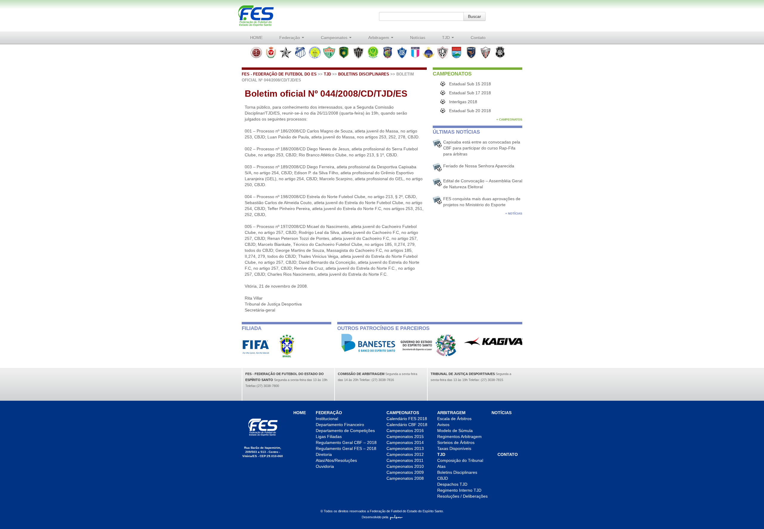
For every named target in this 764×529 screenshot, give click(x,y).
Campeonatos (335, 37)
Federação (290, 37)
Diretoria (324, 454)
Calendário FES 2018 (406, 418)
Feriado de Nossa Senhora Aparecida (478, 166)
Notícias (417, 37)
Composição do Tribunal (460, 460)
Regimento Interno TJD (459, 490)
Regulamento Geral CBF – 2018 (346, 442)
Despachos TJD (452, 484)
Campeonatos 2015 (405, 436)
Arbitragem (379, 37)
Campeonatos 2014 (405, 442)
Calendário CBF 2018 (406, 424)
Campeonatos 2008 (405, 478)
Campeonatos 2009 (405, 472)
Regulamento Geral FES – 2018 (346, 448)
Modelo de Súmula (455, 430)
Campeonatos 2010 (405, 466)
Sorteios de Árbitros (456, 442)
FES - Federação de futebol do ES (279, 74)
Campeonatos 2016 (405, 430)
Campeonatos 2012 (405, 454)
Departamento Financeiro (340, 424)
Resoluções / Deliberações (462, 496)
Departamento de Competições (345, 430)
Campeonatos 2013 (405, 448)
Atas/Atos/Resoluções (336, 460)
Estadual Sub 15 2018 (470, 83)
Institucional (327, 418)
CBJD (442, 478)
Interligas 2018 (463, 101)
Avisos (443, 424)
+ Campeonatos (509, 119)
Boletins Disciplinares (363, 74)
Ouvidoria (325, 466)
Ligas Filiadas (329, 436)
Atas (441, 466)
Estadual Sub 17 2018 (470, 92)
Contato (478, 37)
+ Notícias (513, 213)
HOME (256, 37)
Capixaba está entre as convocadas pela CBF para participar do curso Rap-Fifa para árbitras (481, 148)
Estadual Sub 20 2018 (470, 110)
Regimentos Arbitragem (459, 436)
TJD (446, 37)
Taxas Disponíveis (454, 448)
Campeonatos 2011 (404, 460)
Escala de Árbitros (454, 418)
